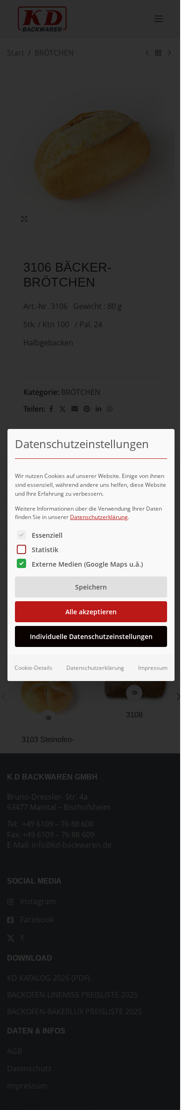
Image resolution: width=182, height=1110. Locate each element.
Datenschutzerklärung (99, 517)
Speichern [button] (91, 587)
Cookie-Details (33, 668)
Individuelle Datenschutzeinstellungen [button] (91, 636)
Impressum (153, 668)
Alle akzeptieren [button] (91, 611)
